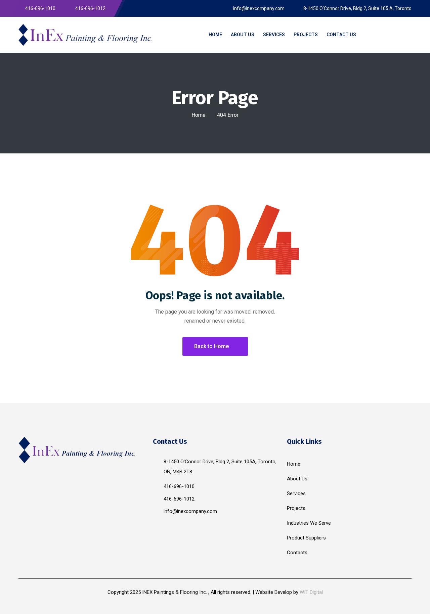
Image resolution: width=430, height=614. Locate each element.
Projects (296, 508)
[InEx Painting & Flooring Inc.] (85, 34)
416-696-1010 (179, 486)
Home (198, 115)
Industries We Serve (309, 523)
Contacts (297, 553)
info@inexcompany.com (190, 511)
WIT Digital (311, 592)
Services (296, 493)
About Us (297, 479)
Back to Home (211, 346)
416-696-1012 (179, 499)
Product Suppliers (306, 538)
